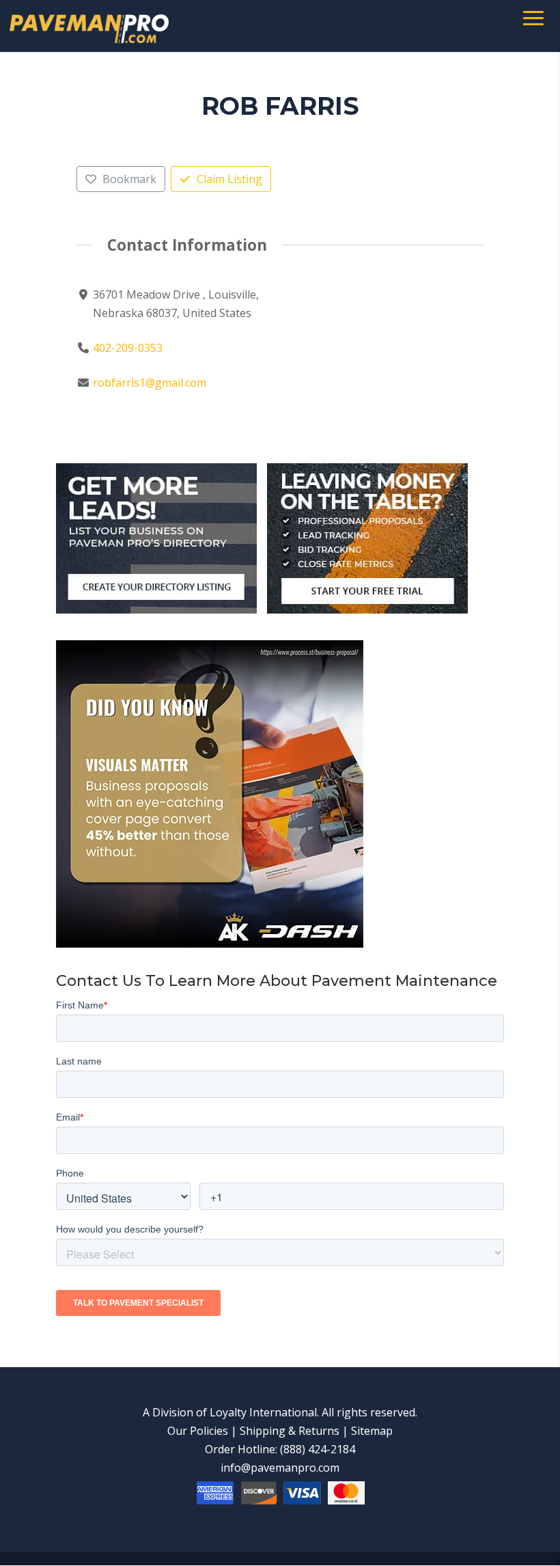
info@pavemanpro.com (280, 1467)
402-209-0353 (128, 347)
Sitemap (372, 1430)
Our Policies (197, 1430)
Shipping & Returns (289, 1430)
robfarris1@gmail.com (149, 382)
